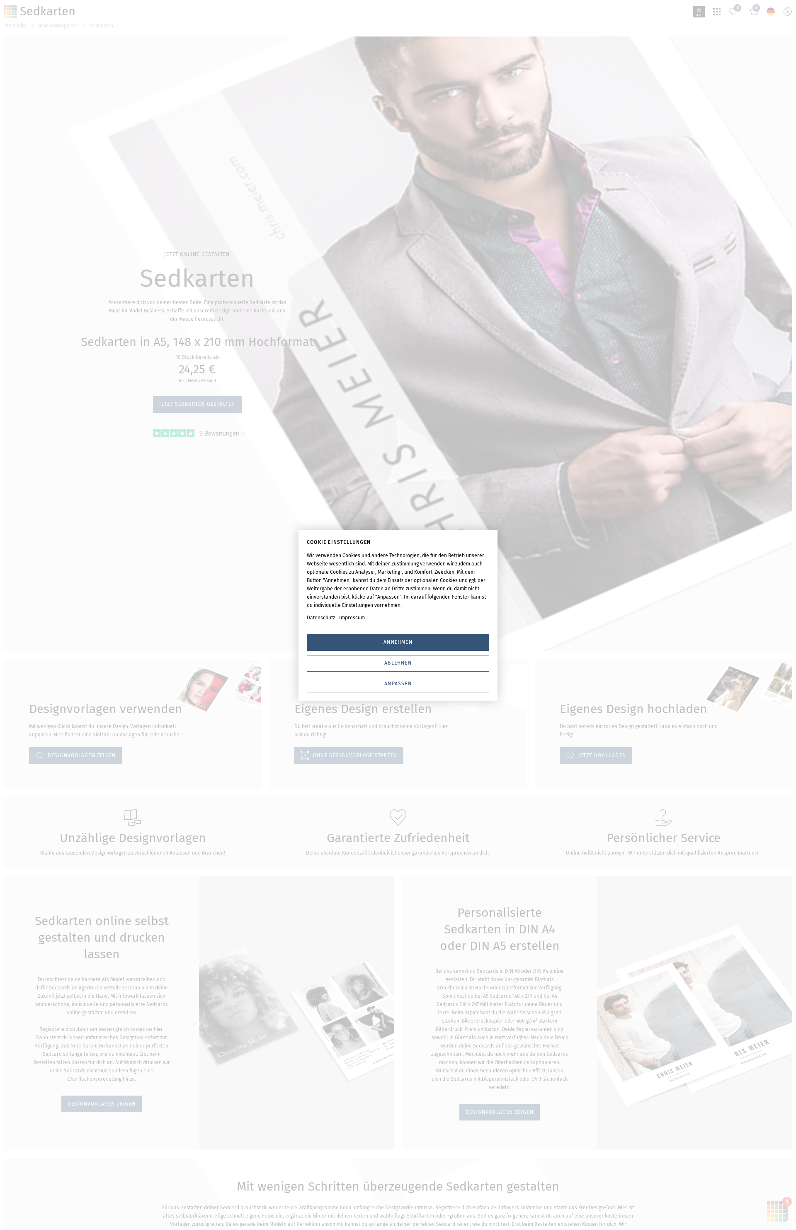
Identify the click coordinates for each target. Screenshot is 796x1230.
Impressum (352, 618)
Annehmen (398, 642)
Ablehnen (398, 663)
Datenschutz (321, 618)
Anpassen (398, 684)
